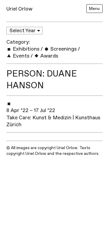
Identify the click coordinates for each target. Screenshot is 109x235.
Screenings (63, 49)
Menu (94, 8)
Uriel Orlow (19, 9)
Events (20, 56)
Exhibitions (25, 49)
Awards (48, 56)
